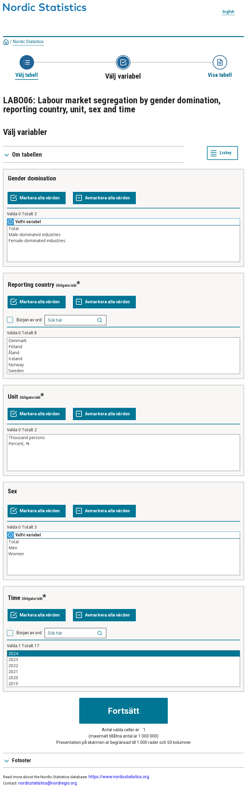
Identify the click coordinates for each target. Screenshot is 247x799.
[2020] (123, 678)
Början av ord (29, 319)
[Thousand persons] (123, 438)
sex (12, 491)
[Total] (123, 229)
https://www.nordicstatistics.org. (119, 776)
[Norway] (123, 365)
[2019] (123, 684)
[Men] (123, 548)
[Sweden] (123, 371)
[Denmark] (123, 341)
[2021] (123, 672)
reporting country (31, 284)
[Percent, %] (123, 444)
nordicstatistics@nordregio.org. (48, 783)
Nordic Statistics (28, 41)
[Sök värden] (99, 320)
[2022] (123, 666)
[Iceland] (123, 359)
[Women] (123, 554)
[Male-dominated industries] (123, 235)
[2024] (123, 654)
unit (13, 396)
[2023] (123, 660)
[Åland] (123, 353)
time (14, 597)
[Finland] (123, 347)
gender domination (32, 178)
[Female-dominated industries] (123, 241)
